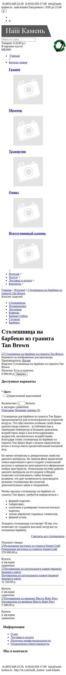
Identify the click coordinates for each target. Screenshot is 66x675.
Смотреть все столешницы (48, 536)
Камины (14, 312)
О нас (14, 634)
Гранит (14, 69)
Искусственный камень (27, 233)
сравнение (22, 406)
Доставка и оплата (22, 637)
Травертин (17, 151)
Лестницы (15, 309)
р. (10, 20)
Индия (26, 360)
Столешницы (17, 302)
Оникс (14, 192)
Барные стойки (18, 315)
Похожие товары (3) (27, 410)
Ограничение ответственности (30, 643)
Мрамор (15, 110)
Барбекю (14, 322)
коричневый (33, 395)
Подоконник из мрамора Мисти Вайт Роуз (27, 601)
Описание (7, 410)
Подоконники (17, 306)
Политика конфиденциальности (31, 640)
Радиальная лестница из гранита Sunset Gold (29, 549)
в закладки (8, 406)
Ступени (14, 319)
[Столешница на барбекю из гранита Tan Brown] (32, 353)
